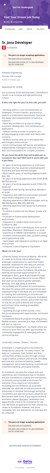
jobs (21, 29)
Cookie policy (30, 468)
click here (23, 399)
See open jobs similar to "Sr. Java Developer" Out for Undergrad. (26, 63)
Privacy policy (19, 468)
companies (10, 29)
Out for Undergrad (23, 7)
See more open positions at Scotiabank (25, 445)
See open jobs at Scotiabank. (20, 58)
